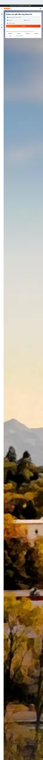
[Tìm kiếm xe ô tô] (1, 16)
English (30, 5)
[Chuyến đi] (1, 24)
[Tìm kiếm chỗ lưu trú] (1, 14)
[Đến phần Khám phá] (1, 19)
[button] (42, 6)
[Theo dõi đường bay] (1, 21)
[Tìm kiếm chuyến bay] (1, 12)
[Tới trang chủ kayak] (7, 8)
